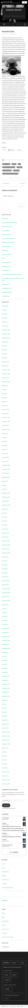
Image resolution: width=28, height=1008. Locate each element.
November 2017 (6, 688)
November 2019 (6, 592)
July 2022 (4, 485)
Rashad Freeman (6, 824)
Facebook (4, 900)
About (3, 863)
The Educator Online (7, 226)
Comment (21, 206)
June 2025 (4, 349)
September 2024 (6, 381)
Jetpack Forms (5, 879)
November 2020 (6, 545)
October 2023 (5, 425)
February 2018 (5, 676)
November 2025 (6, 333)
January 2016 (5, 775)
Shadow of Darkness (7, 845)
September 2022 (6, 477)
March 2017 (5, 720)
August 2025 (5, 341)
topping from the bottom (10, 173)
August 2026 (5, 306)
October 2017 (5, 692)
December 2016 (6, 732)
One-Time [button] (6, 962)
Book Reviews (5, 871)
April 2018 (4, 668)
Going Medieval (6, 230)
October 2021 (5, 501)
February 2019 (5, 628)
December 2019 (6, 588)
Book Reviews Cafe (7, 288)
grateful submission (9, 167)
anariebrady (13, 34)
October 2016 (5, 740)
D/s (19, 164)
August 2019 (5, 604)
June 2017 (4, 708)
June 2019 (4, 612)
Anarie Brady (14, 10)
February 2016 (5, 771)
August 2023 (5, 433)
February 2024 (5, 409)
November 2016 (6, 736)
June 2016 (4, 756)
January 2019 (5, 632)
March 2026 (5, 326)
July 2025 (4, 345)
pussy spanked (7, 170)
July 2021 (4, 513)
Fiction (16, 159)
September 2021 (6, 505)
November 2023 (6, 421)
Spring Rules (5, 183)
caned (14, 164)
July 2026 (4, 310)
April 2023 (4, 449)
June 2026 (4, 314)
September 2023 (6, 429)
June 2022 (4, 489)
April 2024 (4, 401)
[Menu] (4, 24)
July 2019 (4, 608)
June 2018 (4, 660)
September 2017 (6, 696)
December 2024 (6, 369)
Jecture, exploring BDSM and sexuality (11, 274)
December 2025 (6, 330)
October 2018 (5, 644)
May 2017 (4, 712)
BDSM (12, 159)
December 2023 (6, 417)
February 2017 (5, 724)
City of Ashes (5, 817)
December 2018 (6, 636)
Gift (24, 2)
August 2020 (5, 556)
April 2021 (4, 525)
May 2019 (4, 616)
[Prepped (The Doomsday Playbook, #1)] (24, 835)
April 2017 (4, 716)
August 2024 (5, 385)
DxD (3, 258)
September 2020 (6, 553)
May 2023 (4, 445)
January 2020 (5, 584)
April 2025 (4, 357)
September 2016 (6, 744)
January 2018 (5, 680)
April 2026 (4, 322)
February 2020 (5, 580)
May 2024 (4, 397)
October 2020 (5, 548)
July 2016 (4, 752)
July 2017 (4, 704)
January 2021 (5, 537)
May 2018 (4, 664)
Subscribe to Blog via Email (10, 789)
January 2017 (5, 728)
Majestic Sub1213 (6, 234)
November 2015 (6, 783)
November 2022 (6, 469)
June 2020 (4, 564)
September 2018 (6, 648)
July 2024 (4, 389)
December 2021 (6, 493)
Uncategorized (21, 159)
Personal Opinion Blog (7, 887)
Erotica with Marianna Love (8, 238)
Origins (4, 823)
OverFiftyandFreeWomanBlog (9, 222)
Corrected (23, 183)
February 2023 (5, 457)
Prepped (4, 833)
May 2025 (4, 353)
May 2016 (4, 760)
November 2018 (6, 640)
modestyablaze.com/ (7, 292)
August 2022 (5, 481)
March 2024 (5, 405)
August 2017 (5, 700)
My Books (4, 883)
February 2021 (5, 533)
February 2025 (5, 361)
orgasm (20, 167)
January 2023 (5, 461)
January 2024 (5, 413)
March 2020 (5, 576)
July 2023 (4, 437)
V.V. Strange (5, 250)
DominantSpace (6, 270)
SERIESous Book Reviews (8, 242)
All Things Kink (5, 296)
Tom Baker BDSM (6, 266)
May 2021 (4, 521)
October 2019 (5, 596)
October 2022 (5, 473)
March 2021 (5, 529)
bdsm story (6, 164)
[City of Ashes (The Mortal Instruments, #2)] (24, 820)
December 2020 (6, 541)
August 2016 (5, 748)
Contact (4, 875)
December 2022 (6, 465)
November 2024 (6, 373)
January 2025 (5, 365)
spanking (16, 170)
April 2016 (4, 764)
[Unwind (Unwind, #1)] (24, 842)
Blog (3, 867)
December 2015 (6, 779)
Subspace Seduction (7, 254)
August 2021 (5, 509)
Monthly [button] (14, 962)
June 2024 (4, 393)
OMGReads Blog (6, 246)
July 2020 (4, 560)
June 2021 (4, 517)
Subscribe (6, 805)
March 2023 (5, 453)
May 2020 (4, 568)
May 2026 (4, 318)
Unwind (4, 839)
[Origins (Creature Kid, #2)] (24, 825)
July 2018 (4, 656)
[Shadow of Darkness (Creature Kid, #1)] (24, 847)
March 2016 (5, 767)
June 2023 (4, 441)
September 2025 (6, 338)
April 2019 (4, 620)
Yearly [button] (22, 962)
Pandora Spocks (6, 284)
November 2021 (6, 497)
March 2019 (5, 624)
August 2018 (5, 652)
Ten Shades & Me (6, 262)
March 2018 (5, 672)
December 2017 (6, 684)
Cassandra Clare (6, 819)
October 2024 (5, 377)
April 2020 (4, 572)
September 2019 (6, 600)
